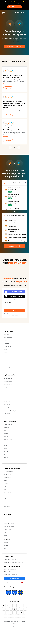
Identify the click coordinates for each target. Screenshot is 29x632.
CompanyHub (7, 346)
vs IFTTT (6, 548)
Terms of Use (17, 315)
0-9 (4, 605)
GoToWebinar (7, 396)
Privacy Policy (10, 626)
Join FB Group (15, 578)
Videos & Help (7, 529)
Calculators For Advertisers (11, 574)
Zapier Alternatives (9, 523)
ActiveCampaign (8, 381)
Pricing (5, 521)
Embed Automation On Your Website (13, 562)
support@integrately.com (12, 587)
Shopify (6, 433)
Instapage (6, 501)
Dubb (5, 364)
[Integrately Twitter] (7, 582)
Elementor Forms (8, 471)
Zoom (5, 454)
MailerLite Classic (8, 405)
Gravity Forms (7, 474)
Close (5, 349)
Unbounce (6, 489)
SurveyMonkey (7, 492)
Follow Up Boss (8, 337)
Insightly (6, 340)
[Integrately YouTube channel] (21, 582)
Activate (8, 88)
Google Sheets (8, 424)
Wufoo (5, 486)
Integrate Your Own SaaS (10, 559)
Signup (5, 532)
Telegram (6, 457)
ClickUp (6, 436)
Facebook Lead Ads (9, 378)
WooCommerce (8, 439)
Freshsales (7, 343)
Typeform (6, 483)
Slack (5, 442)
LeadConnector (8, 384)
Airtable (6, 451)
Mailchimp (6, 399)
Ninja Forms (7, 498)
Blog (5, 518)
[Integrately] (3, 12)
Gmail (5, 430)
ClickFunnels (7, 402)
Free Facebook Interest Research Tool (10, 570)
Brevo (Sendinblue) (9, 393)
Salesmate (6, 358)
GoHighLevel (7, 390)
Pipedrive (6, 352)
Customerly (7, 367)
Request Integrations (9, 526)
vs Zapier (6, 542)
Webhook (6, 427)
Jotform (6, 480)
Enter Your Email (7, 302)
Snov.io (5, 361)
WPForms (6, 495)
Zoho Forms (7, 504)
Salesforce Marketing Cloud (11, 411)
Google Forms (7, 477)
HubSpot (6, 387)
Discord (6, 448)
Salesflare (6, 355)
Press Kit (6, 535)
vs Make (6, 545)
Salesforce (6, 334)
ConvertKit (6, 408)
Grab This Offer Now (14, 7)
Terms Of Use (18, 626)
